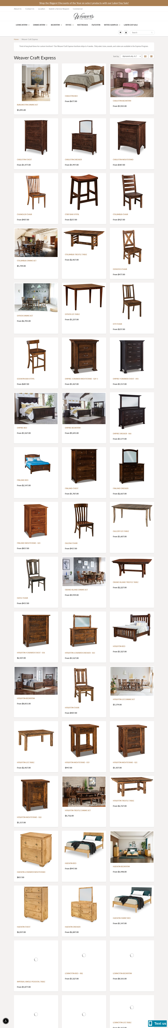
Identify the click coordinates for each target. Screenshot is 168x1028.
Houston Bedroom (26, 698)
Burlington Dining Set (27, 105)
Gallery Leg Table (121, 531)
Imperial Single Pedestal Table (31, 981)
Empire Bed (22, 428)
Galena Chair (71, 543)
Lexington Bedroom (122, 973)
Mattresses (82, 25)
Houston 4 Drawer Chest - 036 (31, 653)
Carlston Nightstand (123, 159)
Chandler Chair (24, 214)
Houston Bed (119, 646)
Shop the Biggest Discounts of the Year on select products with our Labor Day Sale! (84, 2)
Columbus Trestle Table (76, 254)
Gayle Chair (22, 598)
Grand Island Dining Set (76, 590)
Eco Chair (117, 324)
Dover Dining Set (25, 316)
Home (16, 39)
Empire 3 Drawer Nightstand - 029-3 (81, 379)
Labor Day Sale (131, 25)
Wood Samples (111, 25)
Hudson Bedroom (121, 866)
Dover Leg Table (72, 314)
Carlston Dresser (73, 159)
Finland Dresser (120, 488)
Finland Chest (71, 488)
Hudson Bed (70, 863)
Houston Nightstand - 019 (77, 762)
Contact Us (29, 9)
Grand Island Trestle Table (125, 582)
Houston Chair (72, 708)
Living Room (21, 25)
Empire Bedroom (72, 428)
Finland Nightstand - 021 (28, 543)
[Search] (152, 33)
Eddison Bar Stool (26, 379)
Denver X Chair (120, 269)
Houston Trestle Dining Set (78, 810)
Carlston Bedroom (122, 101)
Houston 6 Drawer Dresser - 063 (80, 653)
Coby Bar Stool (72, 214)
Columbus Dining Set (26, 261)
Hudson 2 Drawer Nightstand (31, 872)
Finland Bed (22, 480)
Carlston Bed (71, 96)
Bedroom (55, 25)
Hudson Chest (23, 927)
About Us (18, 9)
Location (41, 9)
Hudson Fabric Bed (122, 918)
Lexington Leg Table (122, 1022)
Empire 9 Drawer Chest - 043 (125, 379)
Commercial (78, 9)
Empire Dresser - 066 (122, 434)
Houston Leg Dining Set (124, 699)
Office (68, 25)
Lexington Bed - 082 (74, 973)
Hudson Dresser (72, 927)
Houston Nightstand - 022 (29, 817)
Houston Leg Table (25, 762)
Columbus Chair (120, 214)
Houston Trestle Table (123, 801)
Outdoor (96, 25)
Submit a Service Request (59, 9)
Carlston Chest (24, 159)
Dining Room (39, 25)
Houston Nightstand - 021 (125, 762)
